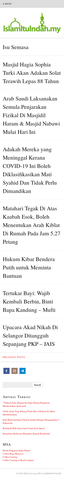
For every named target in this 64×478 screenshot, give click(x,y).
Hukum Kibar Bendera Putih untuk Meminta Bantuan (29, 267)
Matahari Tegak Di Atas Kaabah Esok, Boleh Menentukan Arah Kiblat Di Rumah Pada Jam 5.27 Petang (31, 224)
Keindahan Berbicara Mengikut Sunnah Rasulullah (26, 433)
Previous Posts (14, 357)
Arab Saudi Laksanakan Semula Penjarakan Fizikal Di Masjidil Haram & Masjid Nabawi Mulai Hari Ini (31, 115)
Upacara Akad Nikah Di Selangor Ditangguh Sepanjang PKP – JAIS (30, 335)
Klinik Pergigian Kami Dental (16, 450)
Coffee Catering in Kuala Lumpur (18, 460)
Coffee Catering (10, 456)
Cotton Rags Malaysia (13, 453)
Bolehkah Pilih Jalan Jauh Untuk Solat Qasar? (24, 428)
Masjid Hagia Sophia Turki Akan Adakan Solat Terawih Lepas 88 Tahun (32, 72)
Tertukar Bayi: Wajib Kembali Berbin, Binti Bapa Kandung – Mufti (29, 301)
